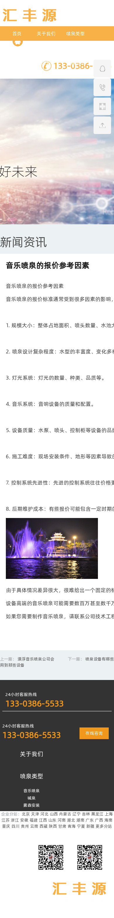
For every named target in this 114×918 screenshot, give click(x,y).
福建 (34, 820)
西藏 (43, 826)
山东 (52, 820)
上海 (109, 814)
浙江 (15, 820)
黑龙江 (97, 814)
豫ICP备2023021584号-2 (42, 915)
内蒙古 (65, 814)
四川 (15, 826)
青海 (72, 826)
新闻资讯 (23, 242)
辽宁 (76, 814)
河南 (62, 820)
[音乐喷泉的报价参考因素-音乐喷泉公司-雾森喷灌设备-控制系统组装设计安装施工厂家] (29, 20)
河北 (44, 814)
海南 (108, 820)
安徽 (24, 820)
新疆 (90, 826)
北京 (26, 814)
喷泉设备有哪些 (99, 659)
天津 (35, 814)
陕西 (53, 826)
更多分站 (104, 826)
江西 (43, 820)
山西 (54, 814)
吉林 (86, 814)
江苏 (5, 820)
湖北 (71, 820)
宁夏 (81, 826)
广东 (90, 820)
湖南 (80, 820)
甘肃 (62, 826)
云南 (34, 826)
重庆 (6, 826)
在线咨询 (94, 733)
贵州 (25, 826)
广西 (99, 820)
